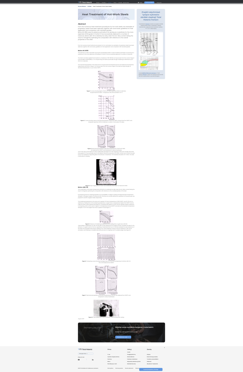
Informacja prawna (119, 368)
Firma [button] (115, 2)
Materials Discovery (131, 363)
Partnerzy (110, 359)
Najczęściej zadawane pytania (133, 361)
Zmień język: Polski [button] (82, 353)
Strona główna (110, 368)
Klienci (109, 361)
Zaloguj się (158, 2)
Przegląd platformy (131, 354)
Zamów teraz (126, 2)
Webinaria (149, 361)
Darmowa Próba (149, 2)
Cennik (128, 352)
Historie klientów (130, 356)
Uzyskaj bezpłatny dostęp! (150, 369)
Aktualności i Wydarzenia (152, 363)
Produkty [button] (104, 2)
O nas (109, 354)
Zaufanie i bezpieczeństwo (113, 356)
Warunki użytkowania (129, 368)
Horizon (145, 74)
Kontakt (120, 2)
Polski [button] (140, 2)
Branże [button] (98, 2)
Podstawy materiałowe (132, 359)
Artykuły (148, 354)
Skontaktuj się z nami (123, 337)
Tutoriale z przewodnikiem (152, 359)
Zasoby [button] (110, 2)
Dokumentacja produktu (152, 356)
